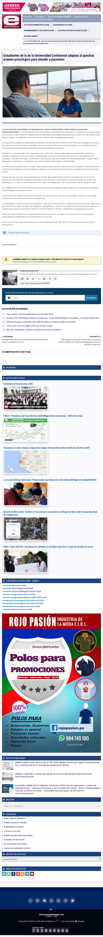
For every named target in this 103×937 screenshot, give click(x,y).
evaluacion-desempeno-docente (17, 848)
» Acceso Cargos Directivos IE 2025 (18, 594)
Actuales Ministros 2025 (36, 25)
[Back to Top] (50, 909)
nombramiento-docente (14, 827)
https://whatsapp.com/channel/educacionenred (34, 262)
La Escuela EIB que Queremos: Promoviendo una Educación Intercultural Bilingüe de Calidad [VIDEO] (49, 480)
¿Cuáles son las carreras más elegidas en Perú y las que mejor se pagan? (29, 326)
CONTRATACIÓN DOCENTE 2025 (72, 30)
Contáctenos (40, 17)
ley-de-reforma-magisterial (15, 844)
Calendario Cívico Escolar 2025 (18, 384)
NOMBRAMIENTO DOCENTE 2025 (39, 30)
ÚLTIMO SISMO (30, 36)
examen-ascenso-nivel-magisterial (18, 835)
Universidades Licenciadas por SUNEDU (38, 20)
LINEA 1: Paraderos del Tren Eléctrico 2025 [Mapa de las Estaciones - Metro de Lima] (42, 416)
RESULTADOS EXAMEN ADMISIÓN (59, 17)
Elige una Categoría (13, 806)
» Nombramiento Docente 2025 (17, 609)
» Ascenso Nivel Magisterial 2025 (17, 588)
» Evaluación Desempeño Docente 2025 (21, 606)
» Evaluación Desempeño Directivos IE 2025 (22, 603)
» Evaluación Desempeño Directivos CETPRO (23, 600)
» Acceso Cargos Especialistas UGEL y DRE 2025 (24, 597)
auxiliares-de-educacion (14, 840)
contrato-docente (12, 831)
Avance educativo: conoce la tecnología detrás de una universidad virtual (29, 314)
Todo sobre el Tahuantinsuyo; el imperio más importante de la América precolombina (33, 330)
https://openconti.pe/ (18, 232)
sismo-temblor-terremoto (15, 818)
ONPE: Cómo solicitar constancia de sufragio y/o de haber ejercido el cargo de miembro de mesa (48, 546)
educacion (31, 50)
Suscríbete (28, 17)
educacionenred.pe (9, 245)
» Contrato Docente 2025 (14, 585)
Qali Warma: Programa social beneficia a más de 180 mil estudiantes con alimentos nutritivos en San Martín (41, 322)
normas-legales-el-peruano (15, 823)
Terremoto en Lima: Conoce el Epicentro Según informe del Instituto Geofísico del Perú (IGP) (46, 448)
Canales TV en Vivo (81, 17)
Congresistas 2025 (62, 25)
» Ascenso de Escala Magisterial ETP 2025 (21, 591)
